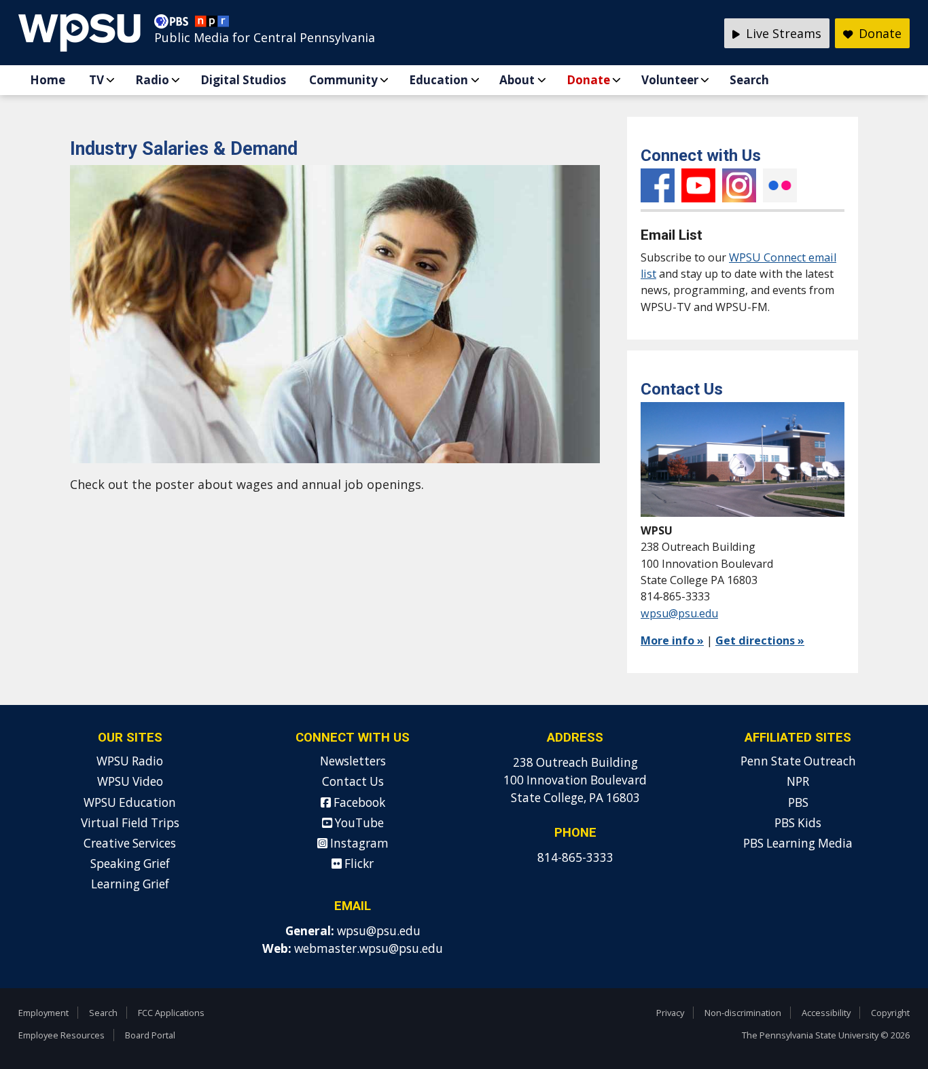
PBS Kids (797, 823)
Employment (43, 1013)
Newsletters (353, 761)
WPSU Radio (129, 761)
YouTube (698, 185)
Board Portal (150, 1035)
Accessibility (826, 1013)
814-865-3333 (575, 857)
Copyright (890, 1013)
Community (343, 80)
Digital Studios (243, 80)
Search (749, 80)
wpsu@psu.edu (679, 613)
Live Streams (782, 33)
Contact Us (353, 781)
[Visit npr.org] (212, 24)
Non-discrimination (742, 1013)
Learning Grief (130, 884)
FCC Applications (171, 1013)
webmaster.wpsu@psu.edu (368, 948)
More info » (672, 640)
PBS (798, 802)
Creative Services (130, 843)
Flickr (780, 185)
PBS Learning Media (798, 843)
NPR (798, 781)
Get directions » (759, 640)
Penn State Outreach (798, 761)
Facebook (658, 185)
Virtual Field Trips (130, 823)
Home (47, 80)
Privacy (670, 1013)
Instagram (739, 185)
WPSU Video (130, 781)
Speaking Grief (130, 863)
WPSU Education (130, 802)
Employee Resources (61, 1035)
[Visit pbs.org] (174, 24)
